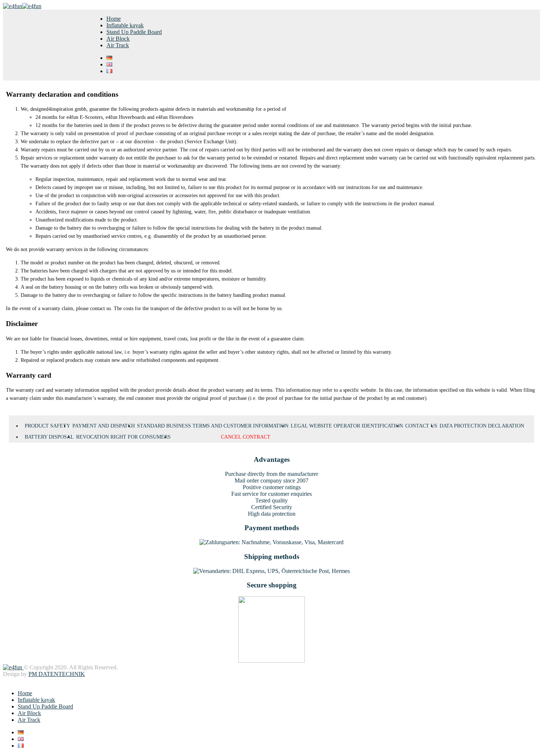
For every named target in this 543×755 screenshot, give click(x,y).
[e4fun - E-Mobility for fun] (22, 6)
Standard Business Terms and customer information (212, 426)
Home (113, 19)
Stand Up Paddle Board (134, 32)
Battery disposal (49, 437)
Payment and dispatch (103, 426)
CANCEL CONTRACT (245, 437)
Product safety (47, 426)
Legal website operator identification (347, 426)
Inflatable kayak (125, 25)
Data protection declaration (482, 426)
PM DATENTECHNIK (56, 674)
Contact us (421, 426)
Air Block (118, 38)
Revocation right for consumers (123, 437)
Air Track (117, 45)
